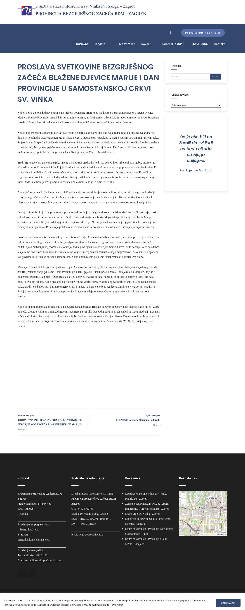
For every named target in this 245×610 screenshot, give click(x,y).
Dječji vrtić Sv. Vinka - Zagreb (142, 513)
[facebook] (22, 573)
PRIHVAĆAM (228, 602)
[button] (203, 509)
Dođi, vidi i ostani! (172, 44)
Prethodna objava (50, 420)
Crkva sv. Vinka (125, 44)
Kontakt (219, 44)
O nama (100, 44)
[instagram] (32, 573)
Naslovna (82, 44)
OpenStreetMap (209, 534)
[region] (122, 601)
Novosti (146, 44)
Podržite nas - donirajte (203, 32)
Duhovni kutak (199, 44)
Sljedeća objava (138, 418)
